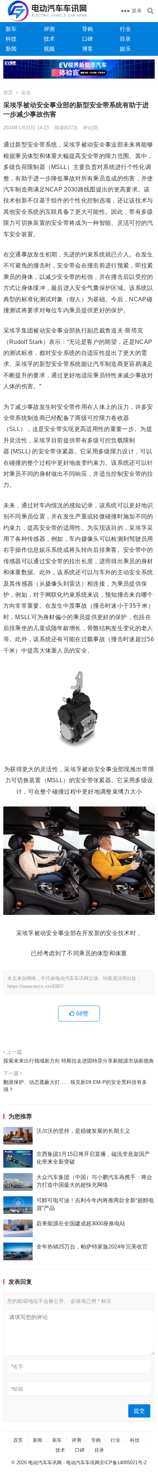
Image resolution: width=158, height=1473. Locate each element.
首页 (8, 92)
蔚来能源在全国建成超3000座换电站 (80, 1223)
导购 (87, 29)
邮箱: (18, 1389)
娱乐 (125, 49)
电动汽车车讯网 (45, 1462)
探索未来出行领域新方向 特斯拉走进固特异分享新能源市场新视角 (78, 1061)
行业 (125, 29)
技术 (49, 39)
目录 (125, 39)
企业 (26, 92)
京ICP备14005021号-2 (123, 1462)
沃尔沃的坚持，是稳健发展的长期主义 (83, 1131)
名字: (18, 1366)
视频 (49, 49)
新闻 (11, 49)
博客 (87, 49)
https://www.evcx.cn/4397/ (35, 986)
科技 (11, 39)
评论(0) (90, 127)
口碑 (87, 39)
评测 (49, 29)
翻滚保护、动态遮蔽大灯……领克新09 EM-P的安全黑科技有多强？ (75, 1085)
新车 (11, 29)
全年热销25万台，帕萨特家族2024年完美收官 (92, 1246)
